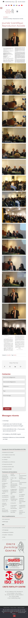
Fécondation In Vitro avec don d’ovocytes (14, 507)
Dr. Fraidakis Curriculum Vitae (9, 454)
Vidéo (4, 537)
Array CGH (14, 503)
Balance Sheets (21, 607)
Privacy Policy (13, 607)
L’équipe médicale (6, 457)
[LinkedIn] (15, 367)
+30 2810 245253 (21, 1)
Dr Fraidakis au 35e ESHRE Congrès (12, 434)
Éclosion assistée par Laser (4, 505)
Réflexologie (5, 521)
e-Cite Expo (6, 420)
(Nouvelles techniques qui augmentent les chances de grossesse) (5, 478)
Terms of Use (7, 612)
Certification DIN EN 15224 (8, 466)
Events (15, 355)
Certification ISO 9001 (7, 469)
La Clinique (5, 459)
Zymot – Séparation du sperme (22, 512)
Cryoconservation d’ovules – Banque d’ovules (22, 477)
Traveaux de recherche (7, 464)
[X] (10, 367)
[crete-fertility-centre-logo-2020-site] (9, 9)
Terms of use (6, 607)
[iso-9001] (14, 571)
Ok (14, 616)
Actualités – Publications (8, 534)
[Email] (20, 367)
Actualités (9, 355)
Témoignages (5, 530)
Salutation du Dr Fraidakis (8, 452)
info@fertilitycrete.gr (10, 1)
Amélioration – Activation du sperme (5, 492)
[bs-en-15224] (14, 556)
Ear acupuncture (6, 519)
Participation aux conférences (9, 462)
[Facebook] (4, 367)
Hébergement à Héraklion (8, 532)
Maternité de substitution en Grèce (22, 507)
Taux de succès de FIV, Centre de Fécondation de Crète (14, 527)
